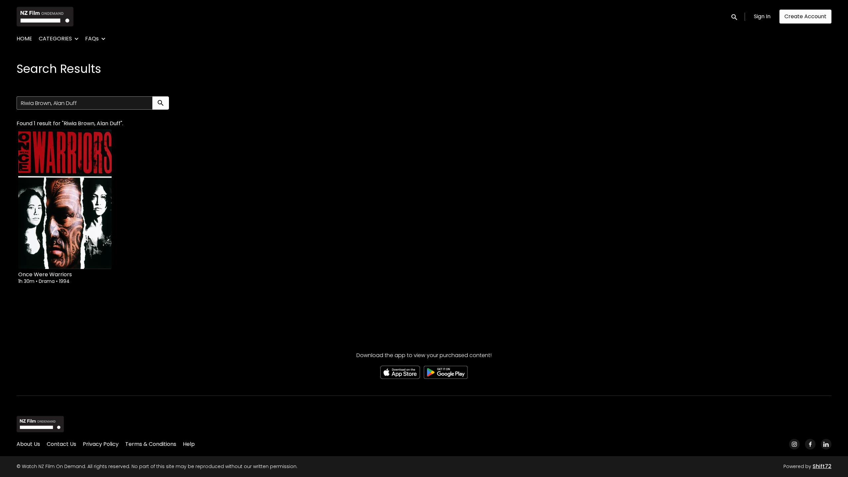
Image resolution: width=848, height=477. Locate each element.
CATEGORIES (55, 38)
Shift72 (822, 466)
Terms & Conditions (150, 444)
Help (189, 444)
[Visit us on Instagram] (794, 444)
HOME (24, 38)
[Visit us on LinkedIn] (826, 444)
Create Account (805, 16)
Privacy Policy (101, 444)
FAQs (92, 38)
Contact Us (61, 444)
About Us (28, 444)
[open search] (735, 16)
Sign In (762, 16)
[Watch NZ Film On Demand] (40, 424)
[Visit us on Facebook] (810, 444)
